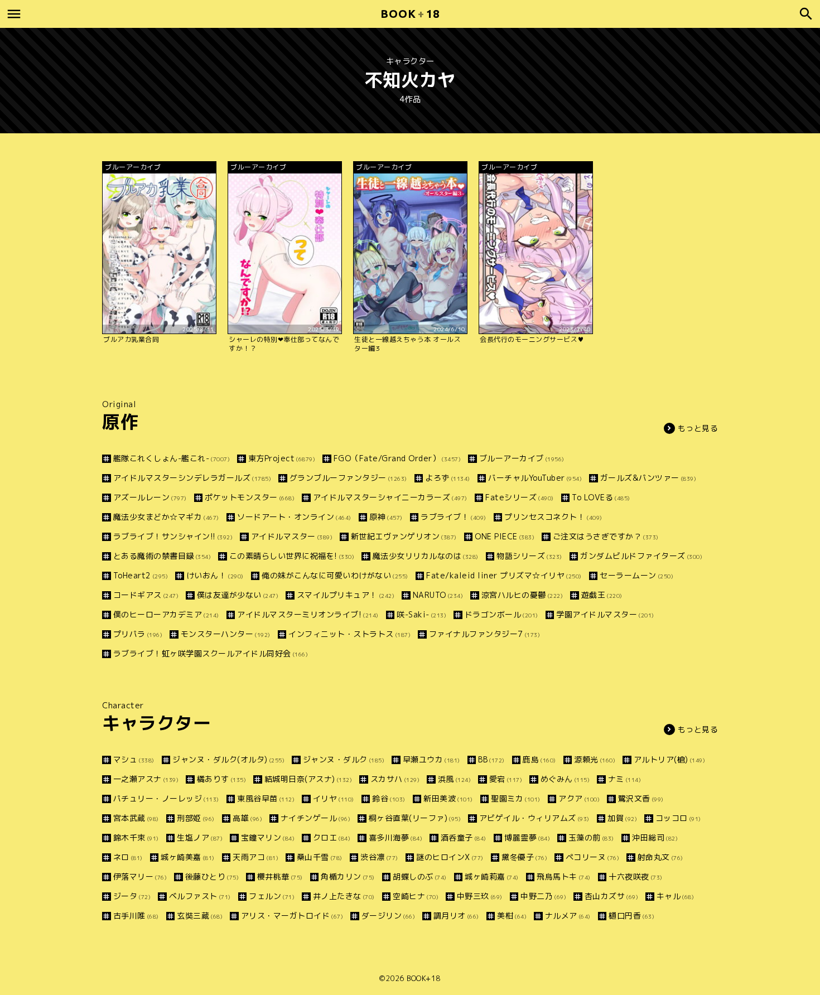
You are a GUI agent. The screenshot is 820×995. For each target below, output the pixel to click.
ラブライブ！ (453, 516)
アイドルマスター (291, 536)
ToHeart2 (140, 575)
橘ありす (221, 779)
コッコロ (678, 818)
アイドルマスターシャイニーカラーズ (390, 497)
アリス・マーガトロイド (292, 915)
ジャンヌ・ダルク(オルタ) (228, 759)
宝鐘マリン (268, 837)
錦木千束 (136, 837)
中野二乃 (543, 896)
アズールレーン (150, 497)
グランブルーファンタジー (348, 477)
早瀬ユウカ (431, 759)
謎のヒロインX (450, 857)
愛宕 (505, 779)
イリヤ (333, 798)
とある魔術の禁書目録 (162, 555)
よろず (447, 477)
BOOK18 (410, 13)
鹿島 (539, 759)
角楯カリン (348, 876)
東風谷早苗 (266, 798)
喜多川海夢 (395, 837)
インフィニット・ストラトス (349, 634)
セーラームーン (636, 575)
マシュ (134, 759)
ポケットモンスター (250, 497)
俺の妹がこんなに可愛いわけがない (335, 575)
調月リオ (456, 915)
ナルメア (568, 915)
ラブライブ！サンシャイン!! (173, 536)
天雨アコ (255, 857)
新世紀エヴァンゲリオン (404, 536)
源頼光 (594, 759)
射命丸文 (660, 857)
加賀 (622, 818)
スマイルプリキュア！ (345, 595)
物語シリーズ (529, 555)
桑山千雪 (320, 857)
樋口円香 (631, 915)
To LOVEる (601, 497)
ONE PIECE (504, 536)
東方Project (281, 458)
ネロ (128, 857)
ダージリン (388, 915)
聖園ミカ (516, 798)
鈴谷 (389, 798)
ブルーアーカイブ (522, 458)
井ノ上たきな (344, 896)
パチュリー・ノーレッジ (166, 798)
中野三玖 (480, 896)
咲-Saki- (421, 614)
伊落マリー (140, 876)
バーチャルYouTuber (535, 477)
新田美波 (448, 798)
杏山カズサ (611, 896)
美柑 (512, 915)
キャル (675, 896)
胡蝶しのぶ (420, 876)
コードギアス (146, 595)
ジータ (132, 896)
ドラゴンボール (501, 614)
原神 (386, 516)
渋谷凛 (379, 857)
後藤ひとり (212, 876)
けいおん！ (215, 575)
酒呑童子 (463, 837)
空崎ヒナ (415, 896)
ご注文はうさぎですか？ (606, 536)
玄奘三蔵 (200, 915)
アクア (579, 798)
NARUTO (438, 595)
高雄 (247, 818)
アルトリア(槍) (669, 759)
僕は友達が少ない (237, 595)
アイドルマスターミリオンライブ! (308, 614)
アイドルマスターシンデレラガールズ (192, 477)
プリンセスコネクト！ (553, 516)
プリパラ (137, 634)
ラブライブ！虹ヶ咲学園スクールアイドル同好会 (210, 653)
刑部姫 (196, 818)
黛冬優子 (524, 857)
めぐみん (565, 779)
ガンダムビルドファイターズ (641, 555)
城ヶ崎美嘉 (188, 857)
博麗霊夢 (527, 837)
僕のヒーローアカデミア (166, 614)
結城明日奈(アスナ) (308, 779)
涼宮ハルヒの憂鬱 (522, 595)
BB (491, 759)
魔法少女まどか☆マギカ (166, 516)
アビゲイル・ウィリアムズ (534, 818)
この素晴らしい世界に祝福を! (291, 555)
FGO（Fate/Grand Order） (397, 458)
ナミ (624, 779)
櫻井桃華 (280, 876)
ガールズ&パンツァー (648, 477)
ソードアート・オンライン (294, 516)
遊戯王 (602, 595)
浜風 (454, 779)
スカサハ (394, 779)
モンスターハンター (226, 634)
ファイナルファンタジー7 (484, 634)
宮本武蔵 (136, 818)
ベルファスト (200, 896)
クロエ (331, 837)
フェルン (272, 896)
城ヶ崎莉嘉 (492, 876)
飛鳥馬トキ (564, 876)
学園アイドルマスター (605, 614)
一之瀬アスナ (146, 779)
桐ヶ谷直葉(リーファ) (415, 818)
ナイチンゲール (315, 818)
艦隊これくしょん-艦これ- (171, 458)
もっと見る (698, 428)
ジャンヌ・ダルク (343, 759)
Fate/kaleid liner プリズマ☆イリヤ (504, 575)
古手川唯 (136, 915)
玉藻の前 (591, 837)
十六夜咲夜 (636, 876)
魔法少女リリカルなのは (426, 555)
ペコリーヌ (592, 857)
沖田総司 (655, 837)
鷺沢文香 (641, 798)
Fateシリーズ (519, 497)
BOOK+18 (424, 978)
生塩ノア (200, 837)
